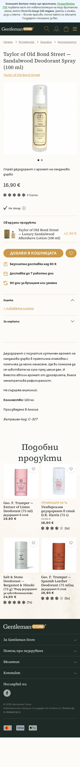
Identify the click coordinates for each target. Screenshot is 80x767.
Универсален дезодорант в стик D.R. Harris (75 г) (58, 511)
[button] (38, 160)
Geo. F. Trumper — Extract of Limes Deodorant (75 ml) (18, 507)
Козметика (26, 42)
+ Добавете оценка (18, 309)
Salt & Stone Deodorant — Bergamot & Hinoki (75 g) (18, 583)
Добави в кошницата (33, 253)
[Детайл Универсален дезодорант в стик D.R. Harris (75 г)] (59, 481)
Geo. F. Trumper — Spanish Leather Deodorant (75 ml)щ (57, 581)
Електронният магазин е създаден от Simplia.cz (32, 708)
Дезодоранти (67, 42)
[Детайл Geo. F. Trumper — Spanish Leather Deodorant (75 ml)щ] (59, 555)
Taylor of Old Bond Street (21, 75)
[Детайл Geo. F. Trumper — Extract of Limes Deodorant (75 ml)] (21, 481)
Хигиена (46, 42)
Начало (8, 42)
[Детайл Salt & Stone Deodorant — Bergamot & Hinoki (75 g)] (21, 555)
